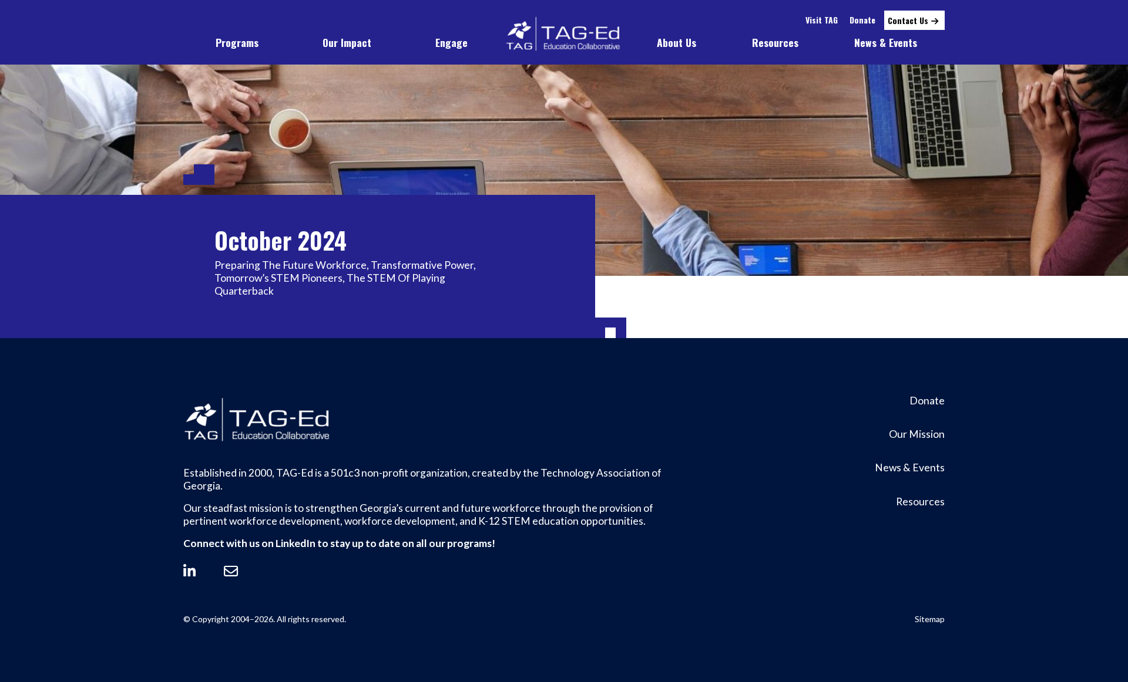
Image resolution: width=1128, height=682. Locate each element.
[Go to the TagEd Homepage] (564, 34)
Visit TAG (821, 19)
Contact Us (908, 20)
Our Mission (917, 434)
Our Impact (347, 42)
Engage (451, 42)
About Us (676, 42)
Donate (862, 19)
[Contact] (231, 571)
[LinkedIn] (189, 571)
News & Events (885, 42)
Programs (237, 42)
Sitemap (930, 619)
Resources (775, 42)
